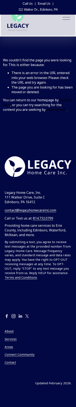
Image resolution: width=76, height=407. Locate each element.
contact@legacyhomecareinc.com (30, 210)
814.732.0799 (43, 218)
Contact (10, 362)
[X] (27, 316)
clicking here (56, 109)
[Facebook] (7, 316)
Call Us (28, 3)
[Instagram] (13, 316)
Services (11, 339)
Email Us (44, 3)
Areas (9, 347)
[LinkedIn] (20, 316)
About (9, 331)
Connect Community (20, 354)
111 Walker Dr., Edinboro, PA (38, 9)
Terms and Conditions (21, 277)
